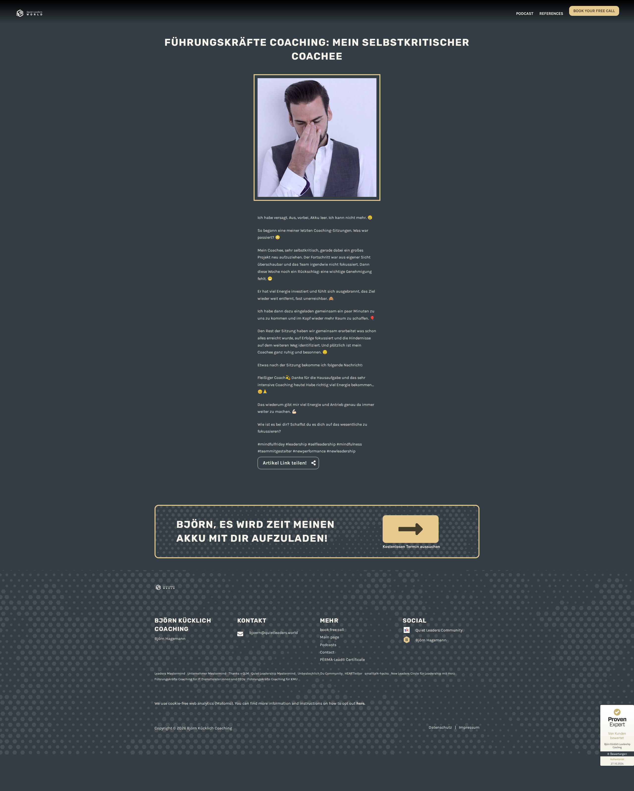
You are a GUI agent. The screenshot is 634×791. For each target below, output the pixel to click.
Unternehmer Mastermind (206, 673)
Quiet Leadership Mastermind (273, 673)
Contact (327, 652)
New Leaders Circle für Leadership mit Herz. (423, 673)
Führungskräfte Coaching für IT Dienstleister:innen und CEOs (200, 679)
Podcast (524, 13)
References (551, 13)
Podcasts (328, 644)
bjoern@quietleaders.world (273, 632)
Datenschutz (440, 727)
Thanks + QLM (239, 673)
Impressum (469, 727)
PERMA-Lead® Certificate (342, 659)
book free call (332, 629)
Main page (329, 637)
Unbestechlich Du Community (320, 673)
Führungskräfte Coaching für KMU (272, 679)
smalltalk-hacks (377, 673)
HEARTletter (353, 673)
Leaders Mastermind (170, 673)
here (360, 703)
